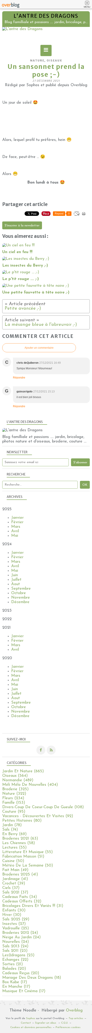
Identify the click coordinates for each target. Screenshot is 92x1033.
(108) (43, 807)
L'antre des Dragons (46, 16)
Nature (37, 60)
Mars (15, 527)
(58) (18, 843)
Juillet (16, 580)
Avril (15, 531)
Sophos (30, 1018)
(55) (14, 848)
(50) (13, 861)
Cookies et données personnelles (30, 1027)
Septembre (21, 589)
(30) (13, 910)
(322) (14, 794)
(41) (20, 875)
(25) (15, 928)
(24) (20, 933)
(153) (13, 803)
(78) (12, 825)
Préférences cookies (68, 1027)
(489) (17, 780)
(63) (20, 839)
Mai (14, 536)
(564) (15, 776)
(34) (19, 897)
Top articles (76, 1018)
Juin (14, 575)
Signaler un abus (46, 1023)
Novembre (20, 598)
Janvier (17, 518)
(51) (23, 857)
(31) (32, 906)
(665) (23, 771)
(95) (13, 812)
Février (17, 522)
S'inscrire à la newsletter (22, 225)
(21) (12, 964)
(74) (10, 830)
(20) (14, 969)
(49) (15, 870)
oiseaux (54, 60)
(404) (30, 785)
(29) (15, 919)
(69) (14, 834)
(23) (14, 951)
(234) (13, 798)
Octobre (18, 593)
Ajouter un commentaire (39, 347)
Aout (15, 584)
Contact (26, 1023)
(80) (22, 821)
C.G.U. (64, 1023)
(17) (14, 982)
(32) (21, 901)
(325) (15, 789)
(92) (37, 816)
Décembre (20, 602)
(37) (10, 888)
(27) (14, 924)
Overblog (74, 1011)
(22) (15, 960)
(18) (31, 978)
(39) (13, 884)
